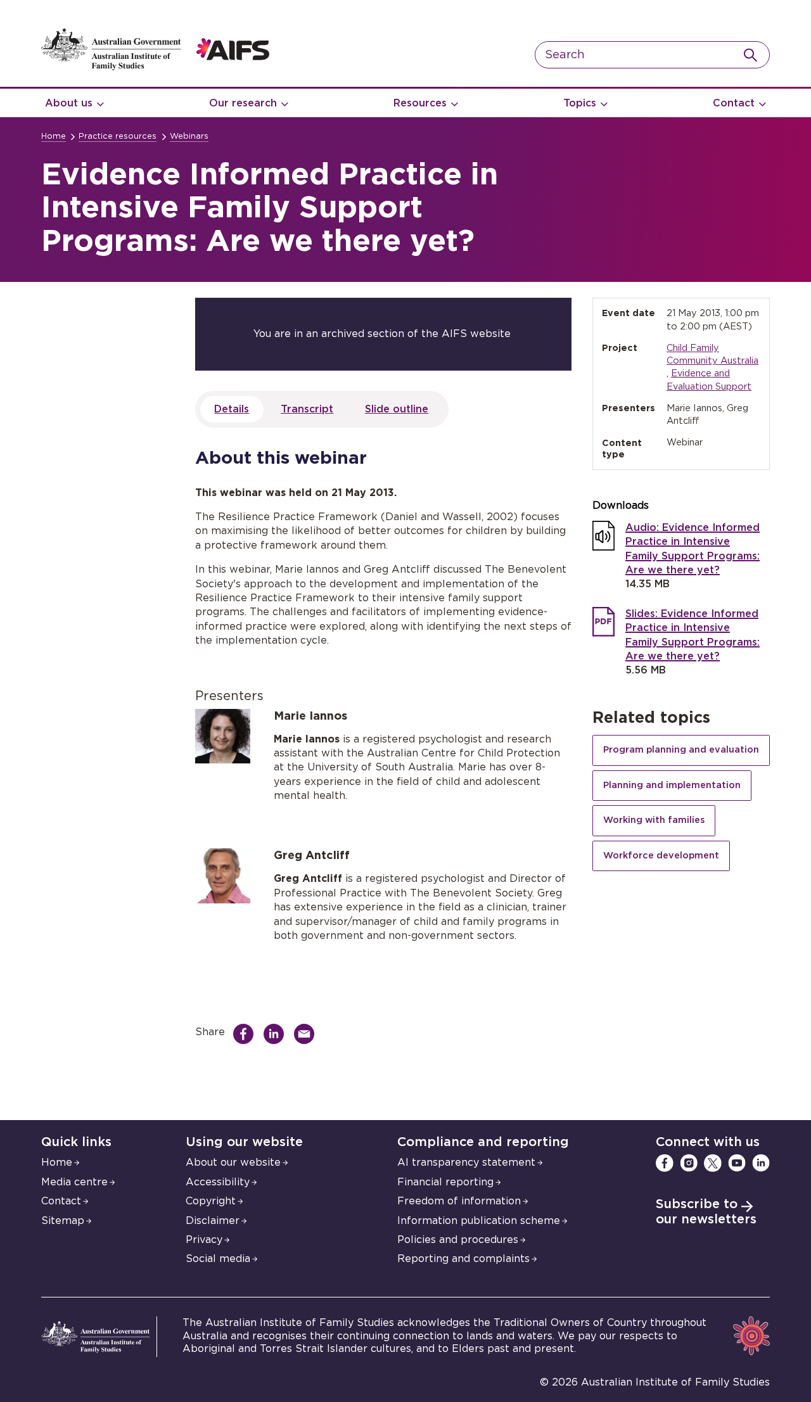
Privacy (204, 1240)
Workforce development (661, 855)
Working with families (654, 820)
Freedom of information (459, 1201)
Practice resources (117, 136)
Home (53, 136)
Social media (218, 1259)
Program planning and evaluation (681, 750)
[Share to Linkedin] (277, 1034)
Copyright (211, 1201)
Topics (579, 103)
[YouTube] (737, 1163)
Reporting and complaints (463, 1259)
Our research (243, 103)
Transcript (307, 409)
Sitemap (62, 1221)
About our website (233, 1162)
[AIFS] (155, 67)
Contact (734, 103)
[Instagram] (689, 1163)
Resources (420, 103)
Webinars (189, 136)
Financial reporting (445, 1182)
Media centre (74, 1182)
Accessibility (218, 1182)
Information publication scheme (478, 1221)
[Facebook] (665, 1163)
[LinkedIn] (761, 1163)
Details (231, 409)
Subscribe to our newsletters (706, 1212)
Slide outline (396, 409)
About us (69, 103)
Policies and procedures (457, 1240)
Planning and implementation (672, 785)
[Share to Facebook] (246, 1034)
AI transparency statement (466, 1162)
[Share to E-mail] (307, 1034)
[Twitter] (713, 1163)
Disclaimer (212, 1221)
